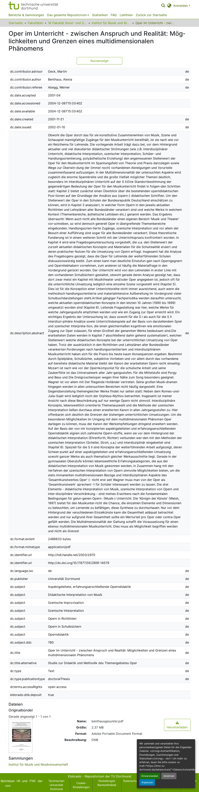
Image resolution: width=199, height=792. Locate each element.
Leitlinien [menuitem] (126, 15)
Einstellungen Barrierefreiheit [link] (107, 783)
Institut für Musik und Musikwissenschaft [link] (111, 23)
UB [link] (18, 780)
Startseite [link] (16, 23)
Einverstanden (149, 776)
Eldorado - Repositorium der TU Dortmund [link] (99, 776)
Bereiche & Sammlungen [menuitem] (26, 15)
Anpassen (147, 782)
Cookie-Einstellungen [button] (81, 785)
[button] (33, 6)
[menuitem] (68, 15)
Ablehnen (168, 776)
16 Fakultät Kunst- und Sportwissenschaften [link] (67, 23)
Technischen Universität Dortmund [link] (56, 785)
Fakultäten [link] (35, 23)
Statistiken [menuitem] (100, 15)
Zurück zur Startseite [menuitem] (151, 15)
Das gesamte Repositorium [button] (67, 15)
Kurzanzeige (99, 61)
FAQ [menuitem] (114, 15)
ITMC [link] (32, 780)
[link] (177, 725)
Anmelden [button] (181, 6)
